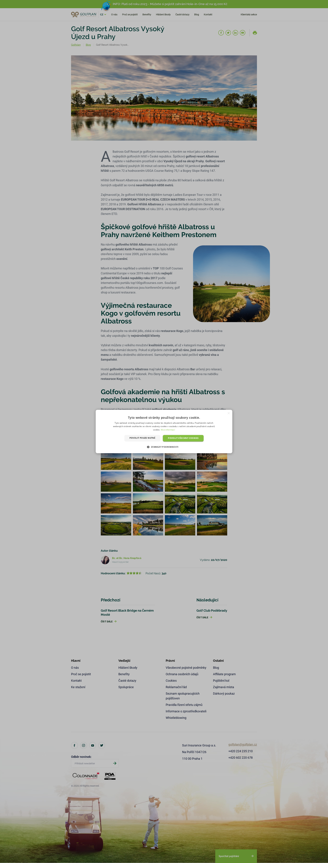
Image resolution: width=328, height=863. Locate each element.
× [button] (228, 413)
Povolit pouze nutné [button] (142, 437)
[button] (163, 447)
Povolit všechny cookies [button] (183, 438)
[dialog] (164, 431)
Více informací (168, 429)
